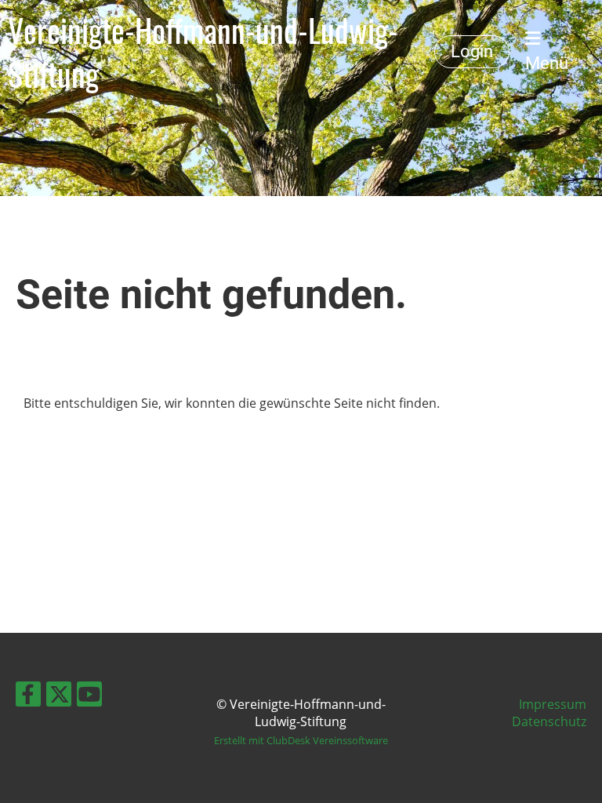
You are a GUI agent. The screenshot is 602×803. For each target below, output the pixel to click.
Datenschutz (549, 721)
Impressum (552, 704)
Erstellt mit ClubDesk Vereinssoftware (301, 740)
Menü (546, 63)
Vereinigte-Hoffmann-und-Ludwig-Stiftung (203, 52)
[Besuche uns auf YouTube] (89, 697)
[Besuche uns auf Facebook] (28, 697)
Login (472, 51)
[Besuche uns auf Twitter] (58, 697)
